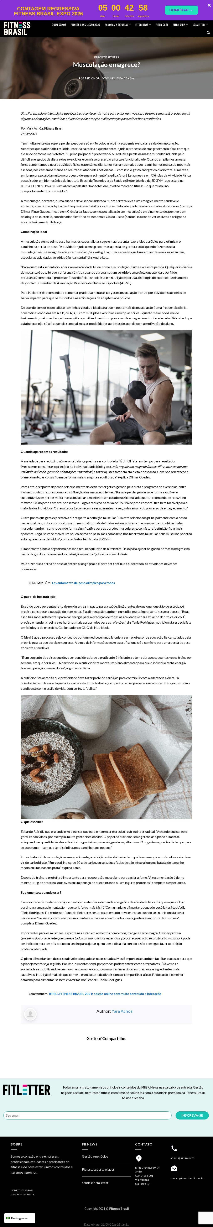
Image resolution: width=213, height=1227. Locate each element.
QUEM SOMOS (59, 25)
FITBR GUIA (179, 25)
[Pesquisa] (208, 33)
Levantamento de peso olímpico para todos (83, 583)
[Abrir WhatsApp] (202, 1216)
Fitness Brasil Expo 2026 (85, 25)
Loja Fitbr (199, 25)
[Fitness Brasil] (23, 28)
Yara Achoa (125, 78)
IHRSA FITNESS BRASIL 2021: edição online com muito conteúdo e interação (105, 994)
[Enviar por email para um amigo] (110, 1047)
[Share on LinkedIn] (117, 1047)
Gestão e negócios (95, 1156)
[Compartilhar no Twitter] (102, 1047)
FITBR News (141, 25)
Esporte (100, 57)
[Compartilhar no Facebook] (95, 1047)
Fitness (113, 57)
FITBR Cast (162, 25)
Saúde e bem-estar (95, 1183)
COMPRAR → (181, 10)
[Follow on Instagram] (15, 1183)
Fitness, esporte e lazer (98, 1169)
